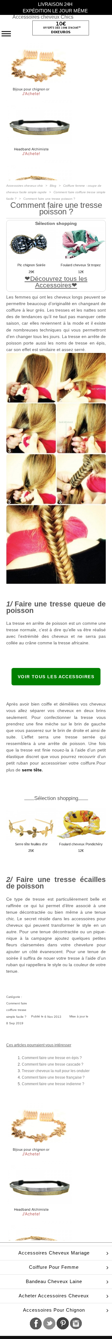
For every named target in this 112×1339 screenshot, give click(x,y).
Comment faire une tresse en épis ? (52, 1058)
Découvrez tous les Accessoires (58, 282)
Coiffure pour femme (54, 1267)
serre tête (32, 769)
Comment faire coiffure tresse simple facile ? (16, 1010)
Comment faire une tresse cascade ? (52, 1064)
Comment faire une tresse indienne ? (53, 1084)
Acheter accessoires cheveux (54, 1295)
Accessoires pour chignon (54, 1310)
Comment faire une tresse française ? (53, 1077)
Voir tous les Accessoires (56, 676)
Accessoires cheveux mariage (54, 1252)
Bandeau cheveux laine (54, 1281)
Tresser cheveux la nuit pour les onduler (56, 1071)
